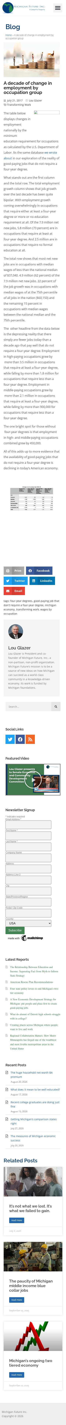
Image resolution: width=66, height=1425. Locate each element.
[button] (57, 7)
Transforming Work (19, 104)
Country (9, 919)
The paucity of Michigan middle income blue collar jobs (31, 1286)
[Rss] (30, 739)
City (7, 886)
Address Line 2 (13, 875)
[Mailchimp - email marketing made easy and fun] (26, 941)
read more (16, 1220)
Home (9, 35)
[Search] (55, 706)
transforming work (27, 609)
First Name (12, 830)
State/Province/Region (17, 897)
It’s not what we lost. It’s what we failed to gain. (30, 1208)
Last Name (12, 841)
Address (10, 864)
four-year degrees (21, 601)
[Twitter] (10, 739)
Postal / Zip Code (14, 908)
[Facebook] (20, 739)
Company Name (14, 852)
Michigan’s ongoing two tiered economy (30, 1363)
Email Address (13, 819)
